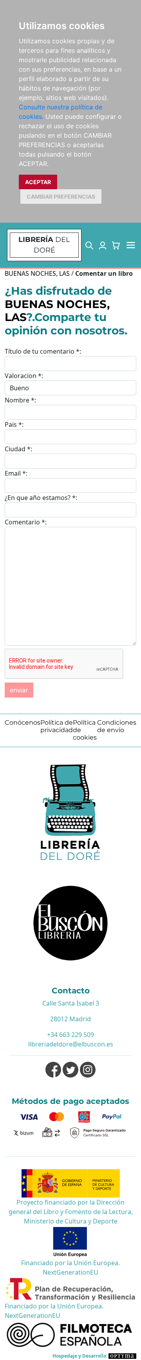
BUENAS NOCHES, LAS (37, 273)
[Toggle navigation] (131, 245)
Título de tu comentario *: (43, 351)
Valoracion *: (24, 375)
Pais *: (14, 424)
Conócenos (22, 722)
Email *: (16, 473)
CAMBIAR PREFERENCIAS (61, 196)
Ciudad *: (18, 449)
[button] (89, 245)
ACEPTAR (38, 182)
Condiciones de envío (116, 726)
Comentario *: (26, 522)
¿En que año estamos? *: (41, 497)
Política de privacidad (56, 726)
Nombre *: (20, 400)
